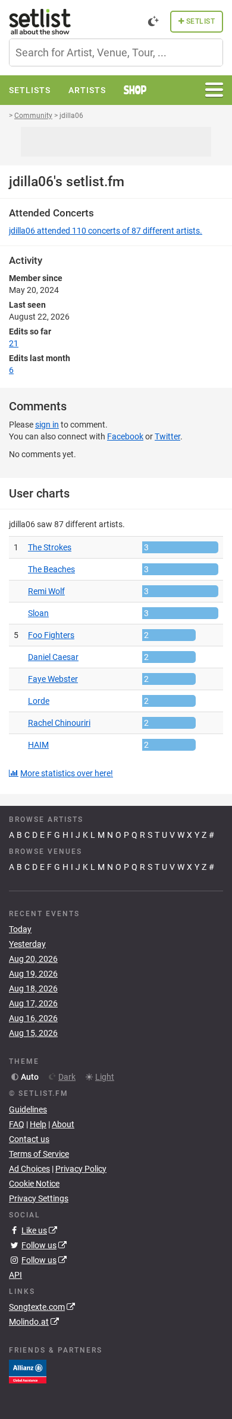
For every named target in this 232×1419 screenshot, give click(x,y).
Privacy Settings (38, 1198)
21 (13, 343)
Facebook (125, 436)
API (15, 1275)
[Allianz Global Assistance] (27, 1371)
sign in (47, 424)
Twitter (167, 436)
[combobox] (116, 52)
